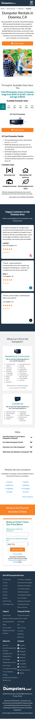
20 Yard (5, 592)
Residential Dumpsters (24, 601)
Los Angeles (26, 488)
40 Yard (5, 598)
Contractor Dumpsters (24, 579)
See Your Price (17, 549)
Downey (28, 8)
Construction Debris (24, 615)
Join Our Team (7, 628)
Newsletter (23, 664)
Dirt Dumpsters (22, 598)
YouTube (22, 660)
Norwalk (9, 492)
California (21, 8)
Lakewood (25, 485)
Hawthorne (9, 485)
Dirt (19, 624)
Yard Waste (21, 621)
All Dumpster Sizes (8, 604)
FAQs (4, 624)
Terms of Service (22, 607)
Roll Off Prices (7, 601)
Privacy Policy (17, 554)
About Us (5, 645)
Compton (9, 482)
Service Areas (11, 8)
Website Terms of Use (9, 662)
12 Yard (5, 585)
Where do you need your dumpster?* (14, 530)
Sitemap (5, 675)
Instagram (23, 651)
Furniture (20, 631)
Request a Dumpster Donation (9, 632)
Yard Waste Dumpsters (24, 595)
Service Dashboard (8, 621)
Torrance (26, 492)
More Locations (28, 497)
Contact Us (23, 667)
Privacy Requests (8, 671)
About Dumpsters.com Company (9, 649)
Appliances (21, 634)
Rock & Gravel (22, 628)
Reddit (22, 673)
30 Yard (5, 595)
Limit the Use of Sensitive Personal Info (10, 679)
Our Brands (6, 659)
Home (2, 8)
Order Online (19, 43)
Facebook (23, 648)
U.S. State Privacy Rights (10, 668)
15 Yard (5, 589)
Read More (6, 252)
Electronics (21, 637)
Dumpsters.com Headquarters (7, 655)
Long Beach (9, 488)
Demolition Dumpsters (24, 585)
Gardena (26, 482)
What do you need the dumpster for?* (17, 539)
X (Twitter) (23, 654)
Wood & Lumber (22, 618)
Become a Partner (25, 670)
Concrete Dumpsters (24, 589)
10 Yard (5, 582)
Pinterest (22, 657)
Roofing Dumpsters (23, 592)
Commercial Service (23, 604)
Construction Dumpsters (25, 582)
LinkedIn (22, 645)
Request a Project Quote (10, 618)
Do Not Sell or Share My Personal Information (17, 713)
